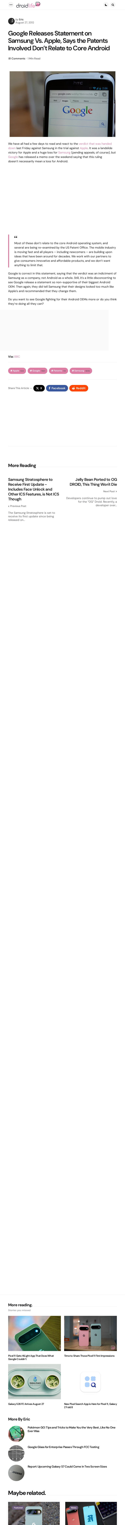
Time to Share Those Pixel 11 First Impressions (89, 1356)
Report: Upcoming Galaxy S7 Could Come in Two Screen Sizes (67, 1467)
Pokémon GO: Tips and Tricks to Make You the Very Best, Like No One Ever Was (71, 1429)
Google (13, 157)
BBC (17, 357)
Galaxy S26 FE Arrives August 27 (26, 1404)
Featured (18, 1507)
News (73, 1507)
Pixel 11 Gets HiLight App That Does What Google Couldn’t (31, 1357)
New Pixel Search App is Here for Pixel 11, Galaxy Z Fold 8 (90, 1405)
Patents (60, 370)
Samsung (64, 152)
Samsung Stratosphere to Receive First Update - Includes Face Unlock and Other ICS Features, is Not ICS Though (33, 489)
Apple (84, 148)
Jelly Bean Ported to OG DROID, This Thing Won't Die (93, 482)
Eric (21, 19)
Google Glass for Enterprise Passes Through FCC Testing (63, 1447)
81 (16, 58)
